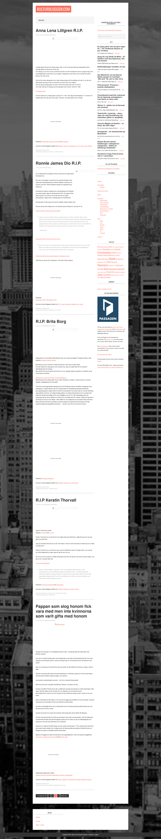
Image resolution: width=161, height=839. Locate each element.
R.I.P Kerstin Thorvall (56, 500)
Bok (98, 247)
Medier (107, 259)
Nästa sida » (64, 796)
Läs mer (117, 53)
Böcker (110, 247)
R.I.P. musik (61, 304)
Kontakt (38, 817)
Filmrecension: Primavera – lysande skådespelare (108, 86)
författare (66, 589)
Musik (47, 150)
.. (97, 177)
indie (104, 255)
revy (70, 483)
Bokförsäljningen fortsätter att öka (111, 66)
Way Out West (105, 277)
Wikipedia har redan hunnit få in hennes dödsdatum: (51, 378)
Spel (101, 213)
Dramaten (106, 249)
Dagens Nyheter (54, 142)
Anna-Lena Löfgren (86, 146)
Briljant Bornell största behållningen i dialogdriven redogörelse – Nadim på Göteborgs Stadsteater (108, 144)
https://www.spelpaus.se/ (104, 367)
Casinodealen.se (103, 346)
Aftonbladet (45, 142)
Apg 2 (55, 737)
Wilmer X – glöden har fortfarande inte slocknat (111, 106)
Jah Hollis (39, 737)
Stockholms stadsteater (119, 272)
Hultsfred (119, 252)
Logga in (97, 834)
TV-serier (102, 233)
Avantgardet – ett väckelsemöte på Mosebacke (111, 132)
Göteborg (114, 253)
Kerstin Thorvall (74, 589)
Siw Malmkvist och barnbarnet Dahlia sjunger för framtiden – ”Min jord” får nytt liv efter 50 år (110, 77)
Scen (47, 487)
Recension (100, 198)
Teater (101, 229)
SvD (55, 300)
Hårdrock (52, 310)
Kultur (118, 255)
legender (66, 483)
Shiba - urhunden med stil (104, 289)
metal (81, 304)
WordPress (91, 834)
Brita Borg (75, 483)
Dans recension (104, 202)
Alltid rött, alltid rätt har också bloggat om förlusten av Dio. (53, 256)
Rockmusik (119, 265)
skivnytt (121, 268)
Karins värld (64, 737)
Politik (108, 262)
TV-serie (122, 275)
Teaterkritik (103, 215)
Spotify (104, 272)
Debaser (117, 247)
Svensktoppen (72, 146)
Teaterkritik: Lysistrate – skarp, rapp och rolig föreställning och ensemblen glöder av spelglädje (110, 115)
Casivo (99, 361)
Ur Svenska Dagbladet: (43, 563)
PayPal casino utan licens (104, 354)
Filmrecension (104, 204)
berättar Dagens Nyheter (48, 360)
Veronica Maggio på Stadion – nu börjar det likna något (110, 124)
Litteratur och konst (60, 593)
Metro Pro (74, 834)
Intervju (99, 181)
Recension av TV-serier (106, 209)
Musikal (102, 225)
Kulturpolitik (50, 593)
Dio (78, 304)
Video (63, 785)
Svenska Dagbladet (48, 478)
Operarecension (104, 206)
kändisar (78, 779)
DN (44, 300)
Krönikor (102, 187)
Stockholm (110, 272)
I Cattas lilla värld (47, 737)
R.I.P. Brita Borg (51, 321)
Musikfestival (119, 259)
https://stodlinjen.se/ (117, 367)
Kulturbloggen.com (53, 9)
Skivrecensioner (104, 211)
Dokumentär (99, 249)
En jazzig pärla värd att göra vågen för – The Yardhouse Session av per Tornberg (111, 48)
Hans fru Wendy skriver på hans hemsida (48, 211)
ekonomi (112, 249)
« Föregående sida (42, 796)
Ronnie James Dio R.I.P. (58, 163)
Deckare (121, 247)
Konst (115, 255)
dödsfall (60, 146)
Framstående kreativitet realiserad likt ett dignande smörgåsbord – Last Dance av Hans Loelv (111, 97)
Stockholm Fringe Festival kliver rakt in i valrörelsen (110, 155)
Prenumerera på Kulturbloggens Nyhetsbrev (109, 30)
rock (115, 265)
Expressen (65, 142)
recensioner (111, 265)
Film (101, 223)
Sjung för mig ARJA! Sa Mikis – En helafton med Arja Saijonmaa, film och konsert (111, 58)
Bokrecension (104, 200)
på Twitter (43, 533)
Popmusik (114, 262)
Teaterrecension (114, 275)
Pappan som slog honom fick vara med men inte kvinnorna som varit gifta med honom (63, 611)
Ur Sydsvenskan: (41, 91)
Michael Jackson (86, 779)
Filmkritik (117, 249)
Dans (101, 221)
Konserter (110, 255)
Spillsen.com (109, 339)
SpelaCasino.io (119, 329)
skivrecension (100, 272)
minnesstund (71, 779)
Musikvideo (100, 262)
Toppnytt (99, 237)
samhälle (100, 269)
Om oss (38, 821)
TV (101, 231)
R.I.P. (78, 146)
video (59, 779)
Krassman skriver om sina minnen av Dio (48, 239)
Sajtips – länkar (40, 825)
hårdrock (68, 304)
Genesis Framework (83, 834)
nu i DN (51, 533)
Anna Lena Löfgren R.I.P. (59, 30)
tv (119, 275)
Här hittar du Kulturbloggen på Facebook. (108, 168)
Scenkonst (113, 269)
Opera (101, 227)
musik (65, 146)
